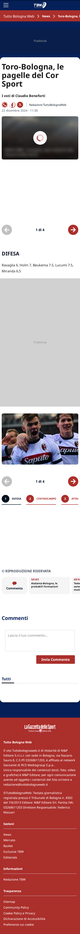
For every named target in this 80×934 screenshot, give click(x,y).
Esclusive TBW (13, 852)
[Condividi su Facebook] (12, 105)
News (46, 16)
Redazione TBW (14, 879)
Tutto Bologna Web (18, 16)
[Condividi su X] (20, 105)
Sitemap (9, 902)
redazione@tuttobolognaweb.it (25, 784)
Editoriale (10, 857)
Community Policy (16, 907)
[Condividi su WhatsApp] (5, 105)
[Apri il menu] (6, 5)
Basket (8, 846)
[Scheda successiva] (73, 230)
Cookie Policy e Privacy (19, 913)
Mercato (9, 840)
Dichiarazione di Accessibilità (24, 919)
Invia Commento (55, 659)
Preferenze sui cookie (18, 924)
